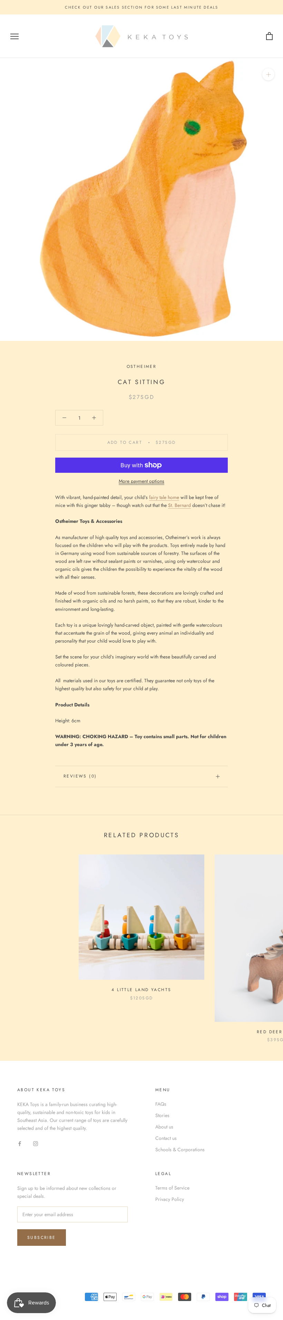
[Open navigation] (14, 36)
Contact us (166, 1138)
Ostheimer (142, 366)
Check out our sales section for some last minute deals (141, 7)
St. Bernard (179, 505)
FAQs (160, 1104)
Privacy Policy (169, 1199)
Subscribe (41, 1237)
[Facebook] (19, 1143)
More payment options (141, 481)
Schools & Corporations (180, 1149)
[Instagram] (35, 1143)
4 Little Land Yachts (141, 990)
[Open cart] (269, 36)
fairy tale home (164, 497)
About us (164, 1126)
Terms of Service (172, 1187)
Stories (162, 1115)
